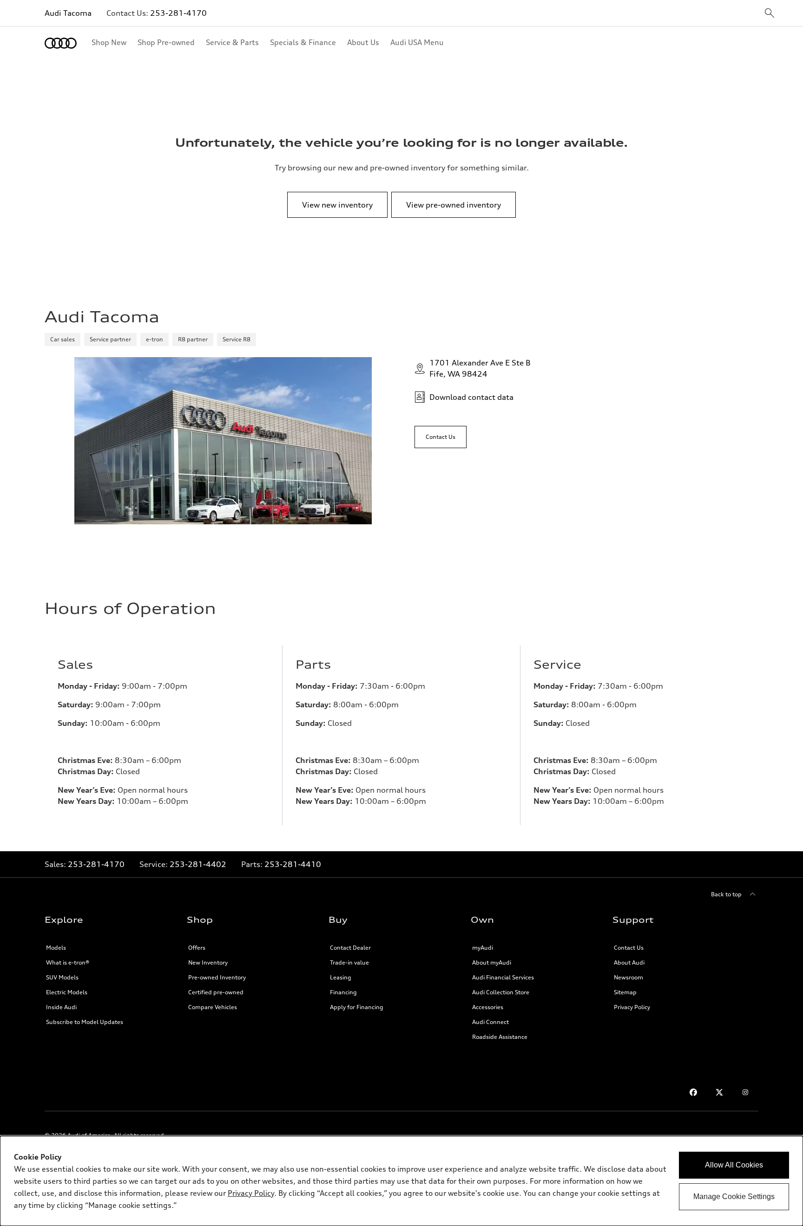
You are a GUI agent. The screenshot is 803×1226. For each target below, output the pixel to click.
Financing (343, 992)
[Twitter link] (719, 1092)
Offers (196, 947)
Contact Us (629, 947)
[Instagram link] (745, 1092)
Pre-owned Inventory (217, 977)
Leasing (340, 977)
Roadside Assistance (499, 1036)
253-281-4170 (178, 13)
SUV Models (62, 977)
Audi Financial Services (503, 977)
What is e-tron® (67, 962)
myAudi (482, 947)
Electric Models (66, 992)
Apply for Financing (356, 1007)
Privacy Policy (632, 1007)
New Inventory (208, 962)
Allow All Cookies (734, 1165)
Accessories (487, 1007)
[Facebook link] (693, 1092)
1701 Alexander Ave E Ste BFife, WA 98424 (480, 368)
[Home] (61, 43)
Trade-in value (349, 962)
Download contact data (471, 397)
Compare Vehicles (212, 1007)
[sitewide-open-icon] (769, 13)
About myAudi (491, 962)
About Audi (629, 962)
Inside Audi (61, 1007)
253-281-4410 (292, 864)
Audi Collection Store (500, 992)
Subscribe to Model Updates (84, 1021)
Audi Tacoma (68, 13)
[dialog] (401, 1181)
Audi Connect (490, 1021)
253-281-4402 (198, 864)
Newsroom (628, 977)
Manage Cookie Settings (734, 1196)
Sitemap (625, 992)
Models (56, 947)
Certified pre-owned (216, 992)
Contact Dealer (350, 947)
